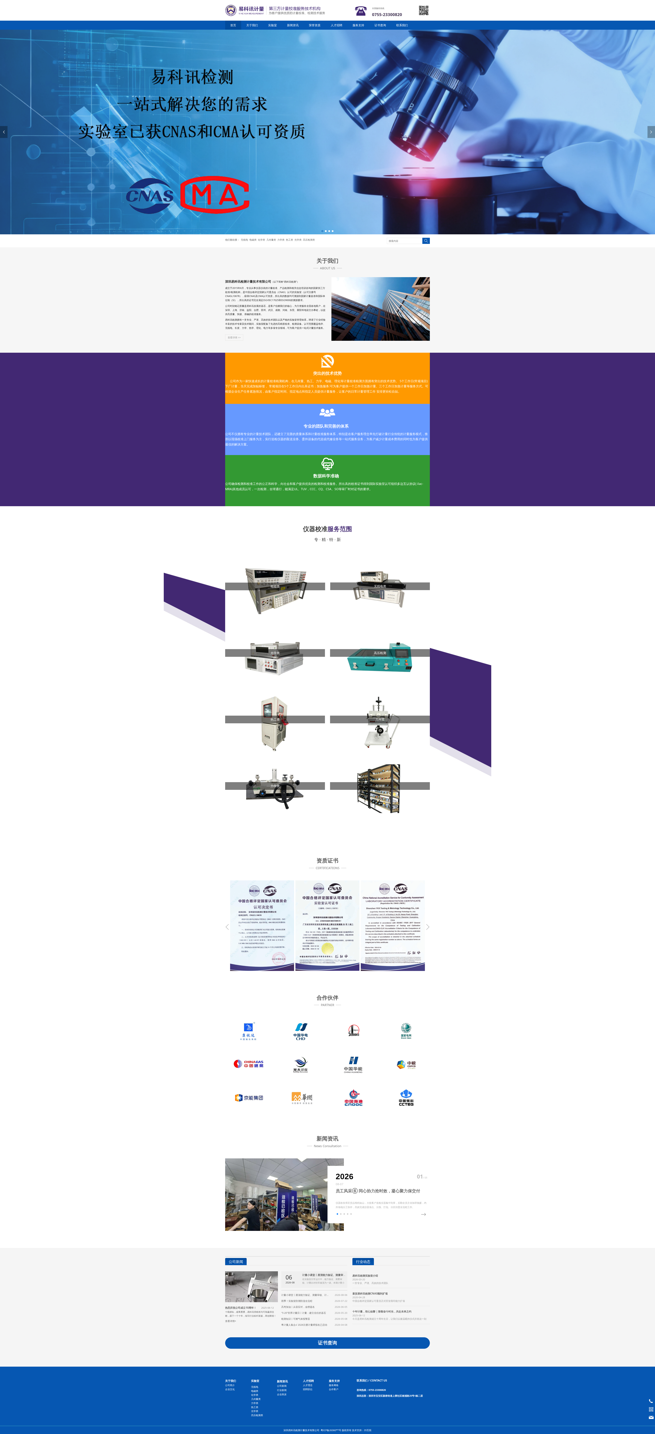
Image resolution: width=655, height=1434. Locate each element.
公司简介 (230, 1385)
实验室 (272, 25)
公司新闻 (282, 1385)
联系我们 (402, 25)
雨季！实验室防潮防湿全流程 (296, 1301)
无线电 (244, 239)
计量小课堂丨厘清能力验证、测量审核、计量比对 (330, 1275)
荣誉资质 (315, 25)
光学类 (298, 239)
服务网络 (333, 1385)
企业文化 (230, 1389)
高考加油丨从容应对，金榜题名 (298, 1306)
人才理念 (307, 1385)
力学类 (281, 239)
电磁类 (253, 239)
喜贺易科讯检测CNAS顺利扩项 (370, 1293)
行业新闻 (282, 1390)
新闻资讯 (293, 25)
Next (651, 132)
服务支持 (358, 25)
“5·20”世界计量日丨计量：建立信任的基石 (303, 1312)
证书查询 (380, 25)
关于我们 (252, 25)
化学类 (261, 239)
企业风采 (282, 1394)
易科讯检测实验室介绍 (365, 1275)
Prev (4, 132)
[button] (337, 1214)
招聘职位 (307, 1389)
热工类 (289, 239)
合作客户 (333, 1389)
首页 (233, 25)
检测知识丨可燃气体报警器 (295, 1318)
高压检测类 (309, 239)
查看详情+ (230, 1321)
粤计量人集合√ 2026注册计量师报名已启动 (304, 1324)
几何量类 (271, 239)
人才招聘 (336, 25)
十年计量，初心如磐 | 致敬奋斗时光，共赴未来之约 (381, 1311)
